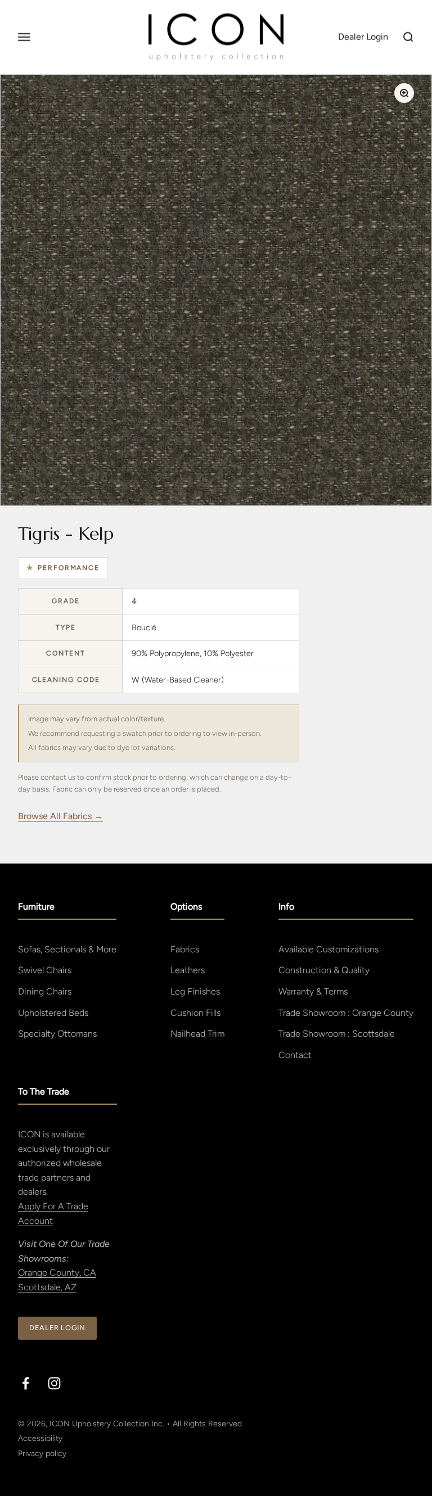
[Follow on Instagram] (54, 1383)
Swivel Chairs (44, 970)
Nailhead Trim (197, 1033)
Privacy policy (42, 1453)
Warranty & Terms (313, 991)
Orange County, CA (57, 1272)
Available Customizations (328, 949)
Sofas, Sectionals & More (67, 949)
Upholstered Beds (53, 1012)
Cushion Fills (195, 1012)
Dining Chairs (44, 991)
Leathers (187, 970)
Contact (295, 1055)
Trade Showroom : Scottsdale (336, 1033)
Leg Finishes (195, 991)
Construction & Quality (324, 970)
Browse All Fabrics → (60, 816)
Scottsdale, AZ (47, 1287)
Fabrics (184, 949)
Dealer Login (57, 1327)
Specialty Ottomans (57, 1033)
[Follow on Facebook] (25, 1383)
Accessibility (40, 1438)
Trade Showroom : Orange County (345, 1012)
